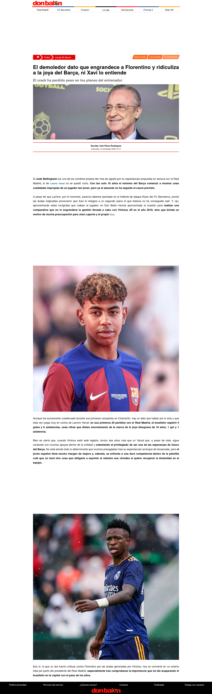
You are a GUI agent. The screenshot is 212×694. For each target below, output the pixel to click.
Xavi (112, 214)
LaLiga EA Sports (63, 57)
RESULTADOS (140, 57)
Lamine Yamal (57, 183)
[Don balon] (102, 3)
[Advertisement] (107, 34)
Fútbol (47, 57)
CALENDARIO (155, 57)
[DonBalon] (36, 57)
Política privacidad (17, 684)
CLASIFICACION (171, 57)
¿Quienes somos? (88, 684)
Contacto (123, 684)
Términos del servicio (53, 684)
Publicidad (159, 684)
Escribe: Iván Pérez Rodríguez (106, 145)
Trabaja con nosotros (194, 684)
